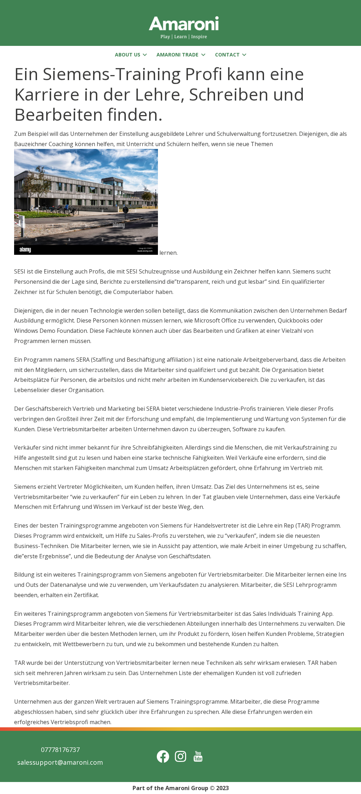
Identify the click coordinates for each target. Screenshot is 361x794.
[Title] (198, 756)
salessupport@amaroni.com (60, 762)
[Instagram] (180, 756)
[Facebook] (163, 756)
